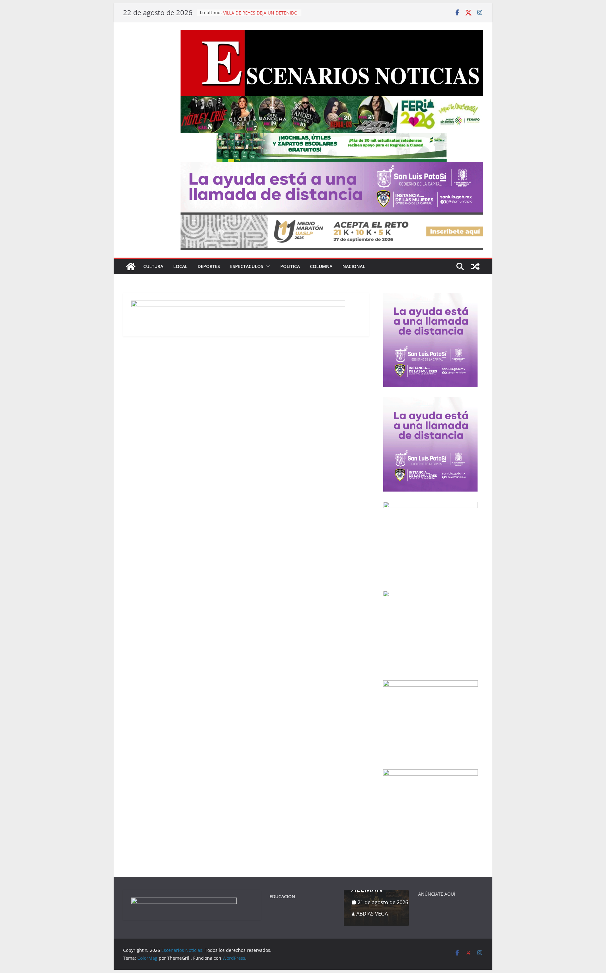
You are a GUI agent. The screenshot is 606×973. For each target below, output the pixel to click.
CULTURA (153, 266)
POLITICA (290, 266)
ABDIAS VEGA (372, 913)
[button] (266, 266)
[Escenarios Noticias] (130, 266)
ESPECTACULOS (246, 266)
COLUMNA (321, 266)
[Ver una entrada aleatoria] (475, 266)
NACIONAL (353, 266)
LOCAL (180, 266)
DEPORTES (209, 266)
